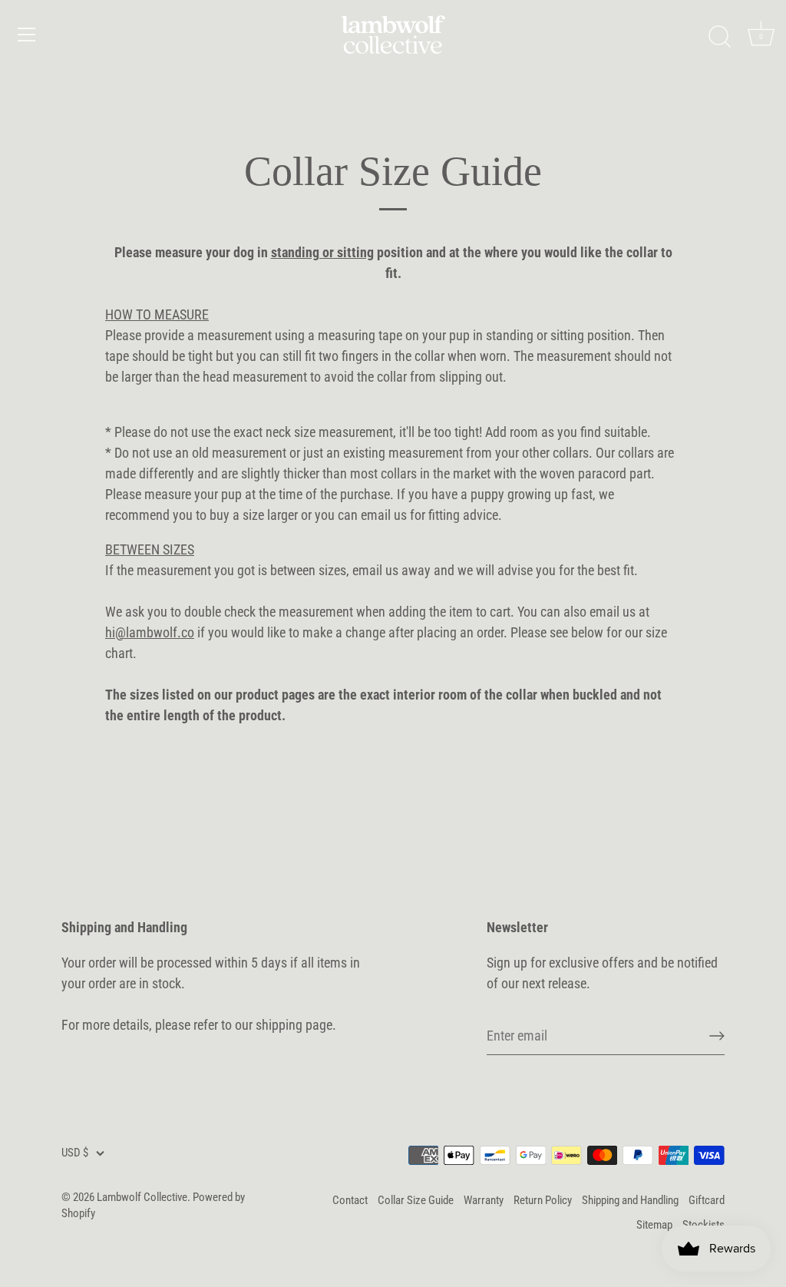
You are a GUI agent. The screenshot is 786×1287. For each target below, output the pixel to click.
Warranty (484, 1200)
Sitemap (654, 1225)
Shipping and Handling (630, 1200)
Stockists (703, 1225)
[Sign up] (717, 1036)
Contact (350, 1200)
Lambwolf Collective (142, 1197)
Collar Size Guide (416, 1200)
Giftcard (707, 1200)
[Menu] (27, 34)
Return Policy (543, 1200)
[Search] (719, 37)
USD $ (74, 1153)
